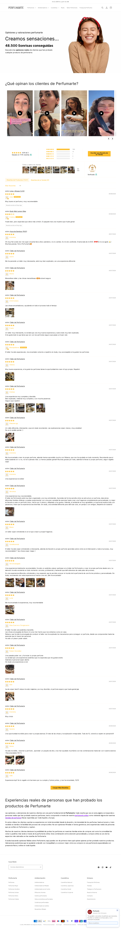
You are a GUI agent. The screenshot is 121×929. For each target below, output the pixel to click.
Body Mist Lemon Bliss (18, 211)
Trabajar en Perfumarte (94, 889)
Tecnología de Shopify (36, 924)
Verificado (91, 174)
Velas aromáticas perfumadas (44, 899)
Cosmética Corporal (67, 892)
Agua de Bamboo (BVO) (18, 231)
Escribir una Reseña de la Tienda (99, 153)
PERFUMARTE (27, 924)
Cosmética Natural (66, 882)
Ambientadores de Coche (42, 889)
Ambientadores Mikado (42, 886)
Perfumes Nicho (13, 896)
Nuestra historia (92, 892)
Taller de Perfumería (17, 251)
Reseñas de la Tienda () (40, 180)
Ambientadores (39, 882)
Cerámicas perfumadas (42, 902)
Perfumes (11, 882)
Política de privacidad (48, 924)
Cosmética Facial (66, 889)
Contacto (90, 896)
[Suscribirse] (40, 867)
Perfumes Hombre (14, 889)
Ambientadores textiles (42, 906)
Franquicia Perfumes (93, 882)
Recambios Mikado (40, 909)
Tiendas (89, 886)
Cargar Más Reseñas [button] (60, 788)
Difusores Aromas (40, 892)
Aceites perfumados (41, 896)
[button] (31, 8)
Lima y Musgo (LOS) (17, 191)
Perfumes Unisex (14, 892)
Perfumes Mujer (13, 886)
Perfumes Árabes (14, 899)
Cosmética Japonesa (67, 886)
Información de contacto (70, 924)
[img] (22, 153)
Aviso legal (59, 924)
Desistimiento (91, 899)
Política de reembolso (83, 924)
